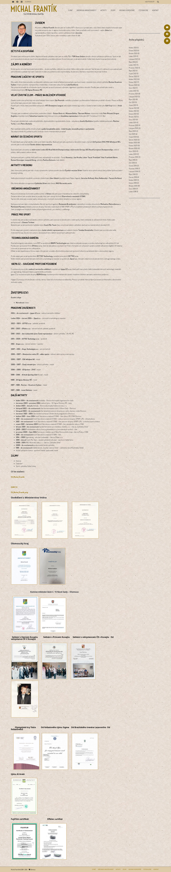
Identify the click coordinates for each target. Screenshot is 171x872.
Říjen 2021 (132, 99)
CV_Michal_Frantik (17, 477)
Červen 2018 (133, 177)
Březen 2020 (133, 148)
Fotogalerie (143, 10)
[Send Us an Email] (167, 27)
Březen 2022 (133, 85)
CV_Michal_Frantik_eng (19, 492)
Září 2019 (132, 163)
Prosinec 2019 (133, 157)
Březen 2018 (133, 186)
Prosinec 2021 (133, 94)
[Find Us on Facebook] (167, 34)
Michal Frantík (33, 9)
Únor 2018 (132, 189)
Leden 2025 (132, 56)
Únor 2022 (132, 88)
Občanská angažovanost (86, 10)
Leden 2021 (132, 122)
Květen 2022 (133, 79)
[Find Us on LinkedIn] (167, 41)
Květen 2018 (133, 180)
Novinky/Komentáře (127, 10)
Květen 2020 (133, 143)
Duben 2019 (133, 166)
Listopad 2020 (133, 128)
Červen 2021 (133, 108)
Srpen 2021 (132, 105)
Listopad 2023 (133, 59)
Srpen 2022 (133, 73)
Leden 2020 (133, 154)
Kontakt (155, 10)
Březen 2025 (133, 53)
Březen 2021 (133, 117)
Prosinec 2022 (133, 68)
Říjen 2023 (132, 62)
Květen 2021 (132, 111)
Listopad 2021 (133, 96)
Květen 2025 (133, 48)
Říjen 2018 (132, 174)
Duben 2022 (133, 82)
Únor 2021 (132, 120)
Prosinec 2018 (133, 168)
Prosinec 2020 (133, 125)
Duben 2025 (133, 50)
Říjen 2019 (132, 160)
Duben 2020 (133, 145)
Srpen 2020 (133, 137)
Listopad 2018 (133, 171)
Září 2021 (132, 102)
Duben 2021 (132, 114)
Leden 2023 (133, 65)
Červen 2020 (133, 140)
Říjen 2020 (132, 131)
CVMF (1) (14, 487)
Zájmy (113, 10)
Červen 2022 (133, 76)
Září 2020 (132, 134)
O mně (70, 10)
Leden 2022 (132, 91)
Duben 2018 (133, 183)
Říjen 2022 (132, 71)
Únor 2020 (132, 151)
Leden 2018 (132, 191)
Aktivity (103, 10)
